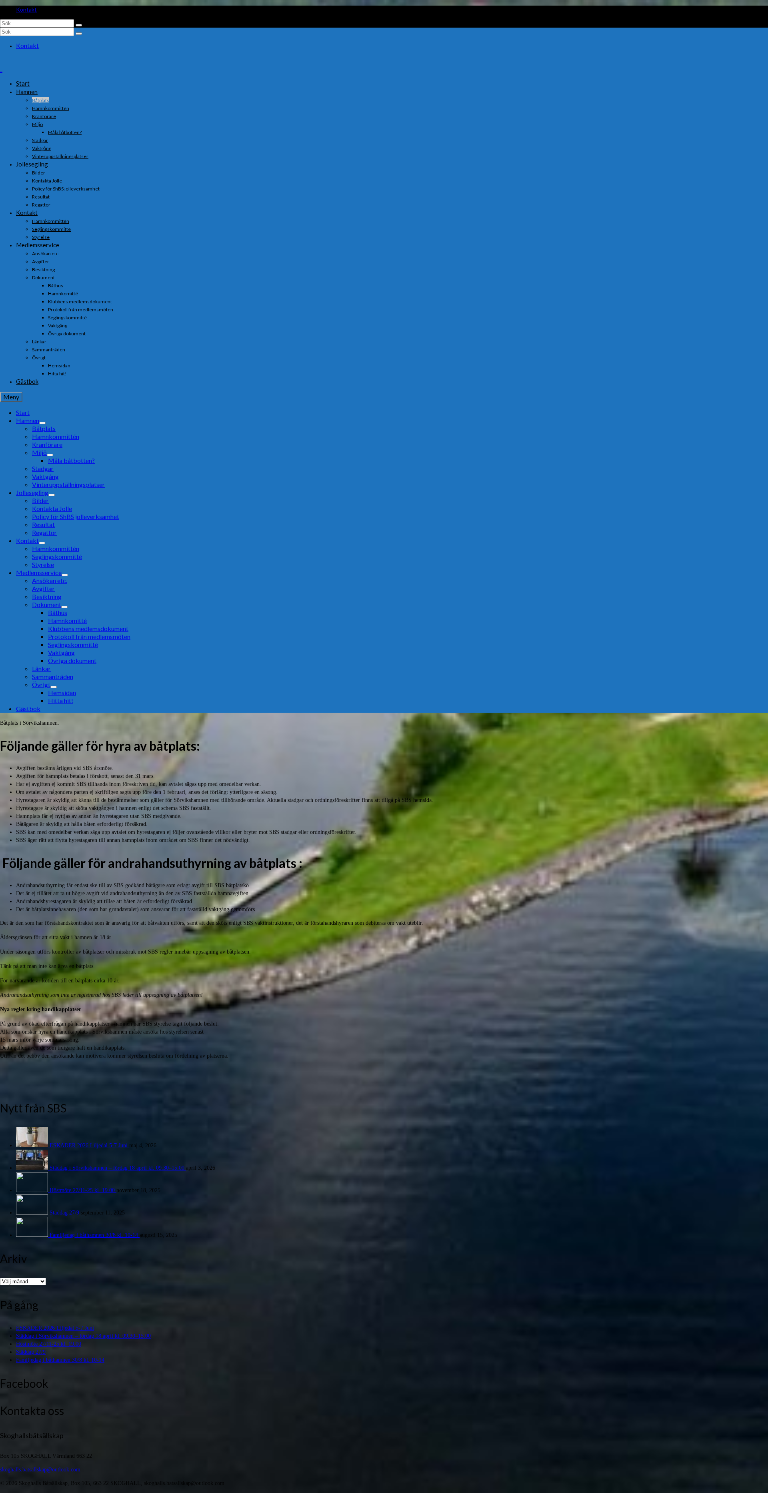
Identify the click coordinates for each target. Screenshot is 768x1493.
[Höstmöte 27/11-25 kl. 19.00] (33, 1190)
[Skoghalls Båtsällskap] (384, 66)
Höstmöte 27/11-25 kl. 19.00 (83, 1190)
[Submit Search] (79, 25)
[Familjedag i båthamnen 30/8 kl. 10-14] (33, 1235)
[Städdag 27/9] (33, 1213)
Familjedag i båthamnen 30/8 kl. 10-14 (95, 1235)
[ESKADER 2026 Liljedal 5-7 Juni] (33, 1145)
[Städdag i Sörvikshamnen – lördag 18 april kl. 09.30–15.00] (33, 1168)
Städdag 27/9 (65, 1213)
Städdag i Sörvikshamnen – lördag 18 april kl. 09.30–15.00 (118, 1168)
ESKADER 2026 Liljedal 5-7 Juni (89, 1145)
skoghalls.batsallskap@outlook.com (40, 1470)
